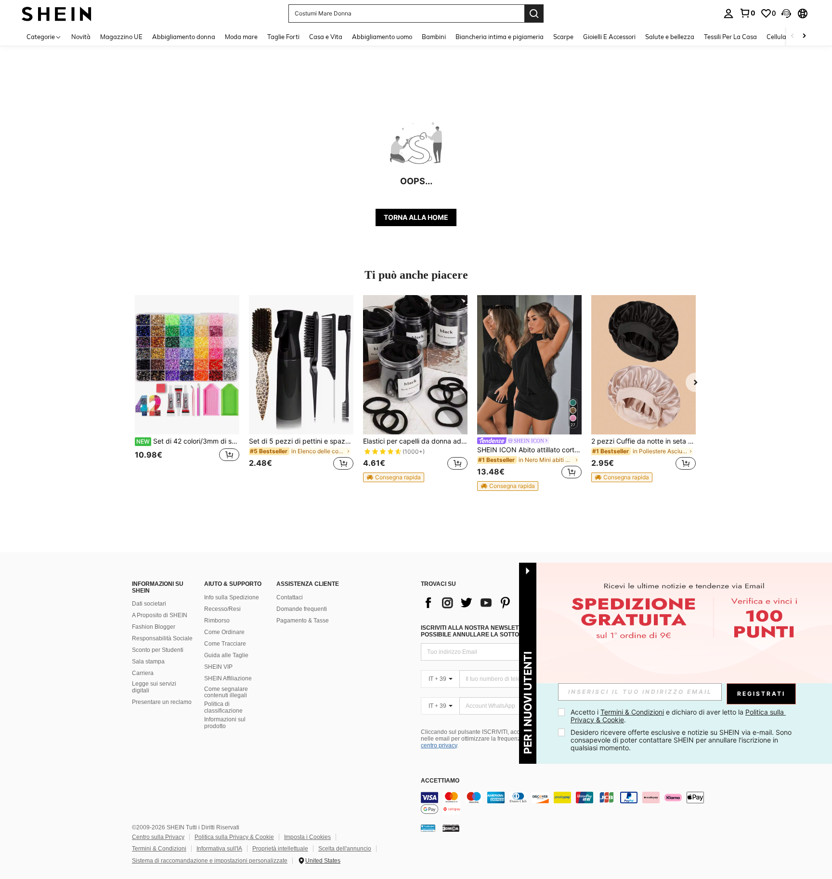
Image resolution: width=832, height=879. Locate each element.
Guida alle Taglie (226, 655)
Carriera (143, 673)
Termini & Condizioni (159, 848)
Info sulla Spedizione (231, 597)
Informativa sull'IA (219, 848)
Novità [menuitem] (81, 37)
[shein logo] (56, 13)
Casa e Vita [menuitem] (325, 37)
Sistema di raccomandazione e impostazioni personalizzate (209, 860)
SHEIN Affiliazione (228, 678)
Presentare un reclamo (162, 702)
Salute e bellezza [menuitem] (669, 37)
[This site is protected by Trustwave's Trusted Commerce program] (428, 828)
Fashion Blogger (153, 626)
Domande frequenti (301, 609)
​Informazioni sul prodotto (225, 723)
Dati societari (149, 603)
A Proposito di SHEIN (159, 615)
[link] (747, 13)
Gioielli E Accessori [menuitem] (609, 37)
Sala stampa (148, 661)
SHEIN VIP (218, 666)
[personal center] (728, 13)
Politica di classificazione (223, 707)
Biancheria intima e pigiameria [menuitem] (499, 37)
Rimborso (217, 620)
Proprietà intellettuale (280, 848)
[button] (786, 13)
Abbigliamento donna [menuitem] (183, 37)
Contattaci (289, 597)
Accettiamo (440, 781)
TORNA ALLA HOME (416, 217)
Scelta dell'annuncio (344, 848)
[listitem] (187, 388)
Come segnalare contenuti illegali (226, 692)
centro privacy (439, 745)
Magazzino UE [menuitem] (121, 37)
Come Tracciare (225, 643)
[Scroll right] (804, 36)
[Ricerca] (534, 13)
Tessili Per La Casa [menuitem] (730, 37)
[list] (498, 602)
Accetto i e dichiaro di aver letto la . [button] (678, 716)
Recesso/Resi (222, 609)
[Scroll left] (792, 36)
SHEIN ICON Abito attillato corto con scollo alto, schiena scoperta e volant (529, 450)
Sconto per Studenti (157, 650)
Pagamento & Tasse (302, 620)
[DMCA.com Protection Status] (450, 828)
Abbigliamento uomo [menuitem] (382, 37)
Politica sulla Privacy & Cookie (234, 837)
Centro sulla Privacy (158, 837)
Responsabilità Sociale (162, 638)
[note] (393, 477)
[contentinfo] (565, 803)
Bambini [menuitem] (434, 37)
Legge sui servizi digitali (154, 687)
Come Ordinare (224, 632)
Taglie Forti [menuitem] (283, 37)
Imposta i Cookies (307, 837)
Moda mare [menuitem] (241, 37)
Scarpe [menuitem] (563, 37)
